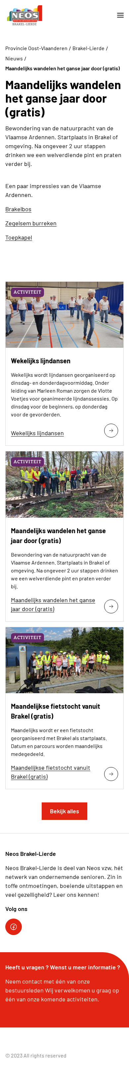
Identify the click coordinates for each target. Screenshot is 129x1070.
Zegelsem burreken (31, 223)
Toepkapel (18, 237)
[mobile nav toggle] (118, 15)
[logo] (24, 15)
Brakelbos (18, 208)
